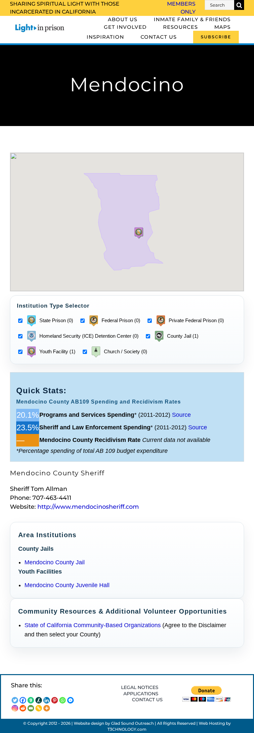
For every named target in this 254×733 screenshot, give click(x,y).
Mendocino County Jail (54, 562)
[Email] (30, 708)
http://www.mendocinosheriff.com (88, 506)
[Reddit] (23, 708)
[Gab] (30, 700)
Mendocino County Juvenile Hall (66, 585)
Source (181, 414)
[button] (139, 232)
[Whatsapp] (62, 700)
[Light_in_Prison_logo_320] (39, 25)
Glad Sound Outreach (132, 723)
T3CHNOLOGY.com (127, 729)
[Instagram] (15, 708)
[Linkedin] (46, 700)
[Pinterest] (54, 700)
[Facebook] (23, 700)
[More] (46, 708)
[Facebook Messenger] (70, 700)
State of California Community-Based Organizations (92, 625)
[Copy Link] (38, 708)
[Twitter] (15, 700)
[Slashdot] (38, 700)
